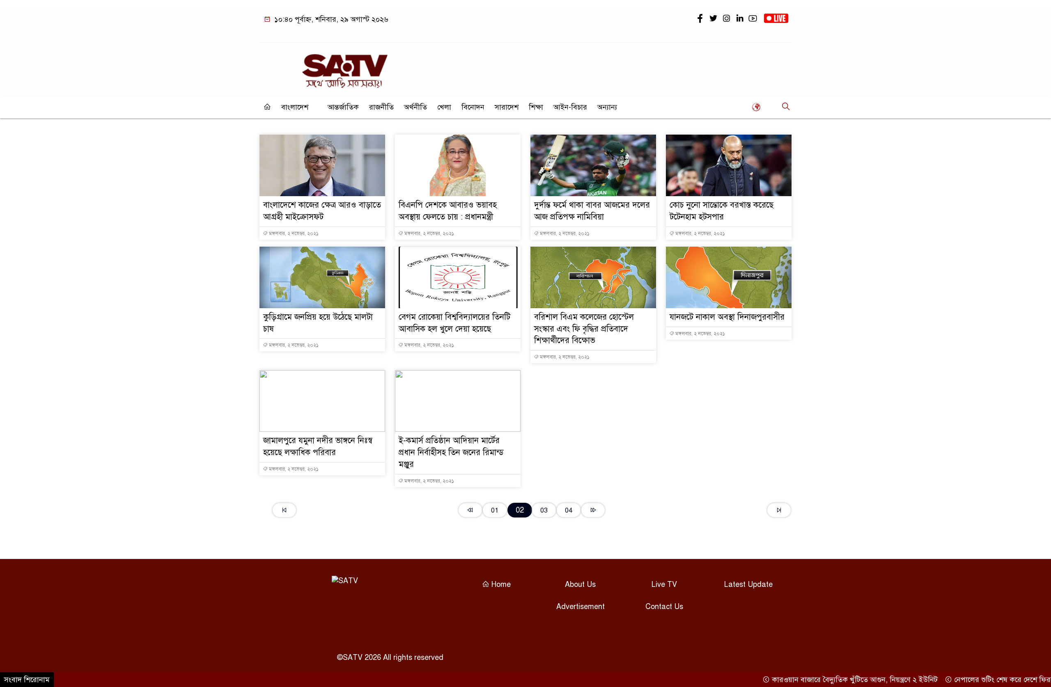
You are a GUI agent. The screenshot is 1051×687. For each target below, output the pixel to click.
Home (500, 584)
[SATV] (345, 67)
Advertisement (580, 606)
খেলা (444, 107)
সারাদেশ (507, 107)
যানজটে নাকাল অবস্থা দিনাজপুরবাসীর (727, 317)
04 (568, 510)
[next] (593, 510)
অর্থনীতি (415, 107)
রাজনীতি (381, 107)
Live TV (664, 584)
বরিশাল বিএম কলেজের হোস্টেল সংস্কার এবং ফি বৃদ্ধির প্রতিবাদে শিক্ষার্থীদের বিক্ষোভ (584, 329)
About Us (580, 584)
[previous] (470, 510)
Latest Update (748, 584)
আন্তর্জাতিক (343, 107)
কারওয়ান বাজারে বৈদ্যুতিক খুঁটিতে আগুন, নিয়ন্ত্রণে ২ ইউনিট (835, 679)
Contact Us (664, 606)
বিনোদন (472, 107)
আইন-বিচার (570, 107)
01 (494, 510)
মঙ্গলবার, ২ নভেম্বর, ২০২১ (293, 233)
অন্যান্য (607, 107)
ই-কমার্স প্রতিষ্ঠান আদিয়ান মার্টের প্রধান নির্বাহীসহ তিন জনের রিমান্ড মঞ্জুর (451, 452)
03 (544, 510)
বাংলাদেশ (294, 107)
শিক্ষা (536, 107)
